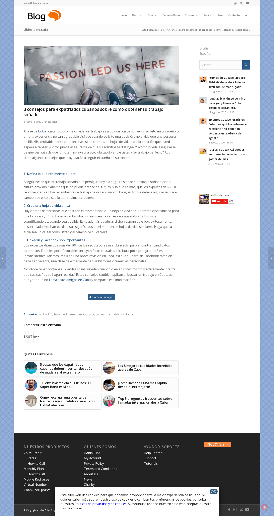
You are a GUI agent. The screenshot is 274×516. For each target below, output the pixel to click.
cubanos (101, 314)
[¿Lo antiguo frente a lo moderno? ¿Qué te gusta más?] (271, 258)
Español (205, 53)
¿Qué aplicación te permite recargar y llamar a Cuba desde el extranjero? (226, 103)
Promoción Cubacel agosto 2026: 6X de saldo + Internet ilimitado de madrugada (227, 82)
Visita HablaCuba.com (36, 2)
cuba (91, 314)
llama (129, 314)
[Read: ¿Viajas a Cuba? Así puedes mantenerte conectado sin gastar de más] (203, 151)
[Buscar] (246, 15)
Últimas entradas (36, 29)
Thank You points (37, 490)
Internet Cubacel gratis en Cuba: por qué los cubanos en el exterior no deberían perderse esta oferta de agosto (228, 129)
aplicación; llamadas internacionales (62, 314)
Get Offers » (217, 444)
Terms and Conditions (100, 469)
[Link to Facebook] (229, 3)
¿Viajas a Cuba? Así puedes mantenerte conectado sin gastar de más (226, 154)
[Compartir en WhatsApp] (29, 336)
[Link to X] (241, 3)
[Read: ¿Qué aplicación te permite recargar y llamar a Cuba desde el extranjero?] (203, 100)
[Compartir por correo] (37, 336)
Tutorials (151, 463)
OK (213, 491)
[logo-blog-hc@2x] (45, 15)
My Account (92, 458)
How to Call (36, 463)
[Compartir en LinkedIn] (34, 336)
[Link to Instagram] (235, 3)
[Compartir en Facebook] (24, 336)
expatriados (117, 314)
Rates (32, 458)
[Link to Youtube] (247, 3)
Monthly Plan (34, 469)
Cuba (42, 131)
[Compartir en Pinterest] (32, 336)
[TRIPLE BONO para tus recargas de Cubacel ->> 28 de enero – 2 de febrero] (3, 258)
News (88, 479)
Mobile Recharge (36, 479)
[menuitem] (36, 3)
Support (150, 458)
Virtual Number (35, 484)
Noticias (53, 121)
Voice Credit (33, 453)
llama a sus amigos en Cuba (70, 280)
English (204, 48)
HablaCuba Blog (47, 510)
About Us (91, 474)
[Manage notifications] (264, 507)
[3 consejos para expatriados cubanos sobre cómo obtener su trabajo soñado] (101, 75)
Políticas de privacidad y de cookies (101, 504)
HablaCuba (92, 453)
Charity (89, 484)
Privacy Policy (94, 463)
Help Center (153, 453)
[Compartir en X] (26, 336)
